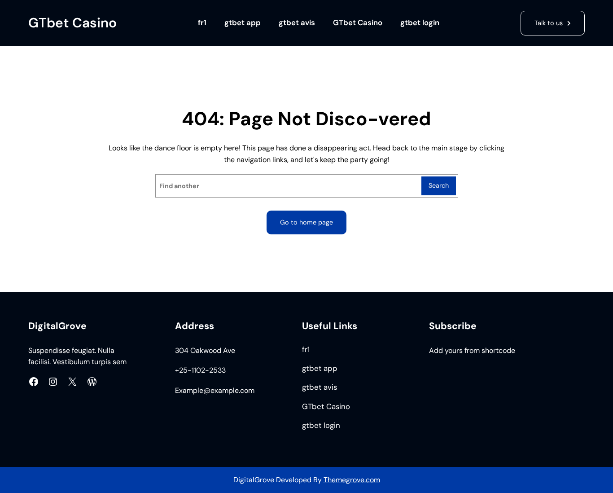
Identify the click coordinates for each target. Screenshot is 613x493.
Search (439, 185)
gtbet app (242, 22)
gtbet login (419, 22)
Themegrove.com (352, 479)
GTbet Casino (72, 22)
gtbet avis (297, 22)
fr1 (202, 22)
